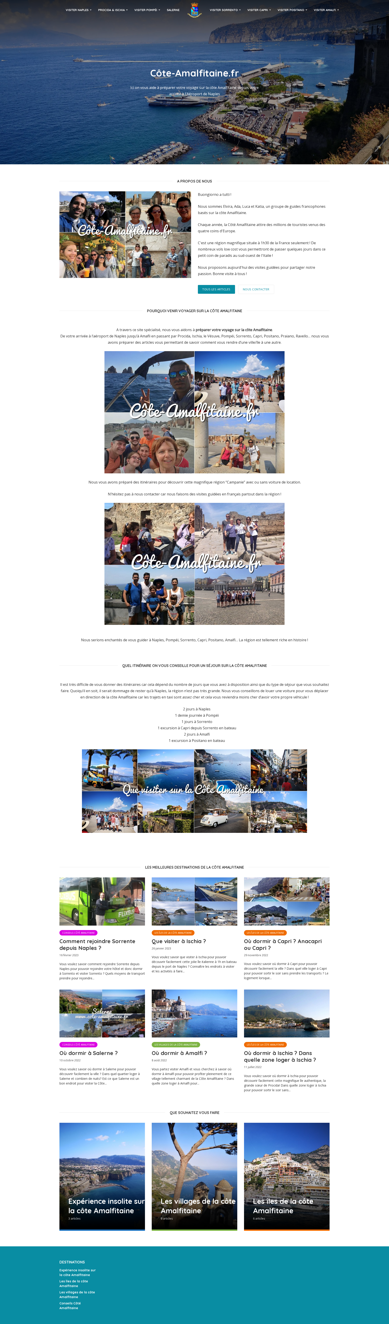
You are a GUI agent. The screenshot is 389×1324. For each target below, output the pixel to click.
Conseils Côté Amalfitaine (78, 932)
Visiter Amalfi (325, 10)
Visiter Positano (291, 10)
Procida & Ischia (111, 10)
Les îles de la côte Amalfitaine (173, 932)
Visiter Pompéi (145, 10)
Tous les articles (216, 289)
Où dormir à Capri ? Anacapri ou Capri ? (283, 944)
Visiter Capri (257, 10)
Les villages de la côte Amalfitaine (175, 1044)
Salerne (173, 10)
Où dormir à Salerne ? (88, 1053)
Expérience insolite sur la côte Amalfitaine (77, 1272)
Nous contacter (256, 289)
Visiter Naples (77, 10)
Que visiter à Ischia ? (179, 941)
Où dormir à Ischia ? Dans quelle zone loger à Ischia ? (280, 1056)
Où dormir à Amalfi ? (179, 1053)
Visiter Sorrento (224, 10)
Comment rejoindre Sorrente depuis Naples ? (97, 944)
